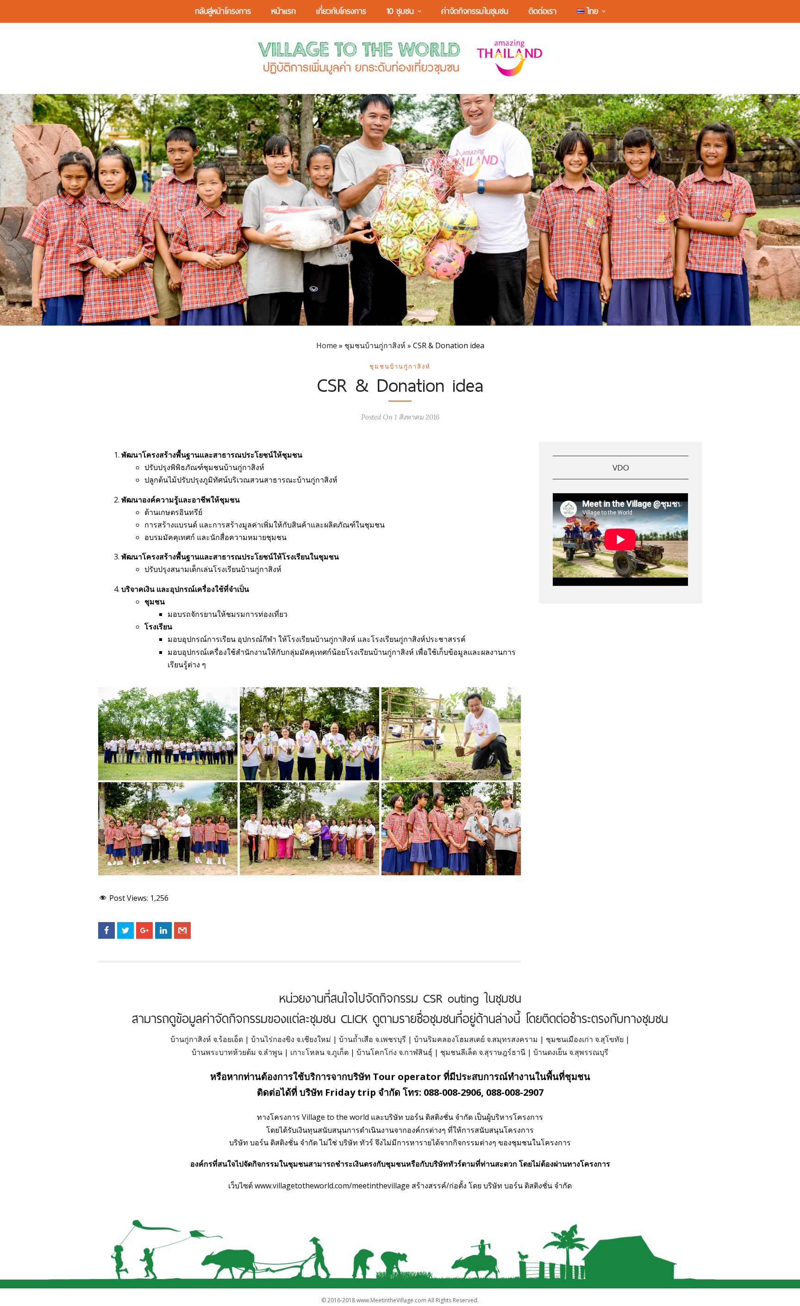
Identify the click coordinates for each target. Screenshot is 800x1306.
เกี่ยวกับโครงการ (341, 11)
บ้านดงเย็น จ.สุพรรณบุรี (570, 1052)
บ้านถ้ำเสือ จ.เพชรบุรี (372, 1039)
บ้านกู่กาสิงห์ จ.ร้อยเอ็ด (206, 1039)
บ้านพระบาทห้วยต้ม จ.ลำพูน (237, 1052)
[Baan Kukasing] (168, 733)
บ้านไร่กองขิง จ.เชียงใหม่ (291, 1039)
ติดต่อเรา (542, 11)
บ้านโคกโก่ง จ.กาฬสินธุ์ (394, 1052)
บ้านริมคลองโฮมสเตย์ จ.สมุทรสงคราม (476, 1039)
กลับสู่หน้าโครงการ (223, 11)
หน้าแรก (283, 11)
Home (326, 345)
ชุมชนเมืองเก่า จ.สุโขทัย (585, 1039)
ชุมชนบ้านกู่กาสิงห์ (375, 345)
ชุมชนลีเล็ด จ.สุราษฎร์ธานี (482, 1052)
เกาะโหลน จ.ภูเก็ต (319, 1052)
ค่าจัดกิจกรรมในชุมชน (474, 11)
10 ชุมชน (400, 11)
